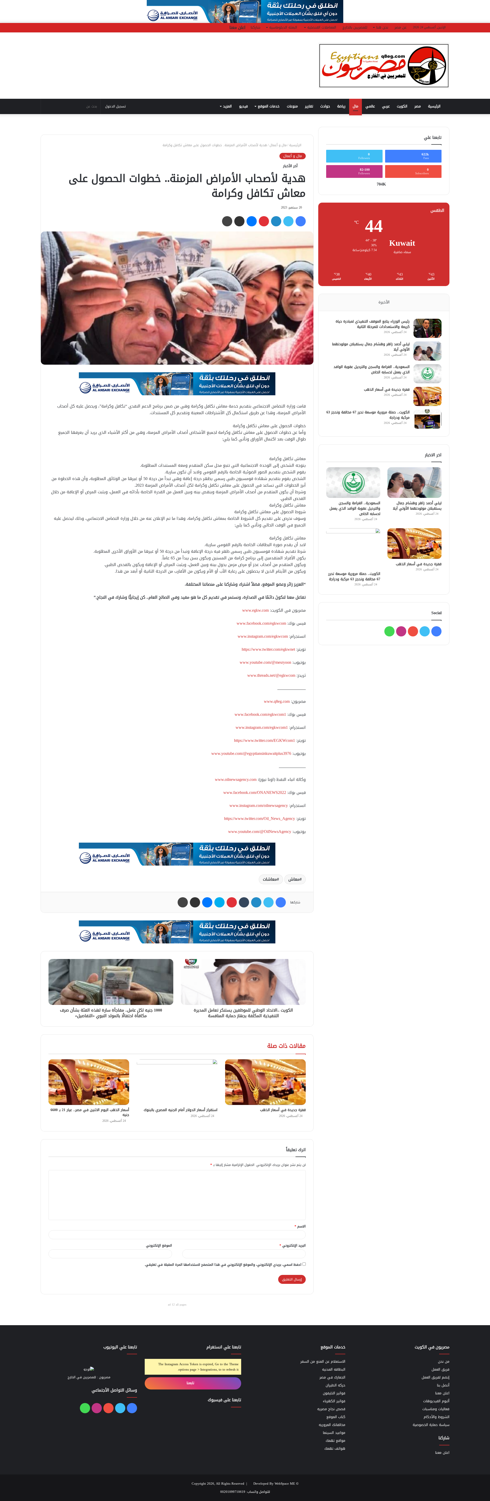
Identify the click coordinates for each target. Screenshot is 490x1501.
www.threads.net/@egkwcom (271, 675)
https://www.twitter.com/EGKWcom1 (264, 740)
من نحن (443, 1361)
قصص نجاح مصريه (331, 1409)
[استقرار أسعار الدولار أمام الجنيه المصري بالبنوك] (177, 1082)
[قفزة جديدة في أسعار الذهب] (265, 1082)
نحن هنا (382, 27)
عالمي (370, 106)
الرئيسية (435, 106)
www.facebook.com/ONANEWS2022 (254, 792)
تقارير (309, 106)
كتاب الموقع (335, 1417)
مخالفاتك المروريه (332, 1425)
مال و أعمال (278, 145)
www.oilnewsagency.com (235, 779)
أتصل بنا (443, 1385)
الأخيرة (383, 302)
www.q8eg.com (277, 701)
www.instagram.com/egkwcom (263, 636)
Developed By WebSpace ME (274, 1483)
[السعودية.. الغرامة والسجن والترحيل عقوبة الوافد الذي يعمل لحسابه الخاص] (427, 373)
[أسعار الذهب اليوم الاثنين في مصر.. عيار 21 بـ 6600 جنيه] (88, 1082)
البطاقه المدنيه (333, 1369)
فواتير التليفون (334, 1393)
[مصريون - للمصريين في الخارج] (383, 66)
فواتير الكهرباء (334, 1401)
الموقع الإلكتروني (159, 1245)
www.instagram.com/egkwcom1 (262, 727)
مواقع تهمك (335, 1440)
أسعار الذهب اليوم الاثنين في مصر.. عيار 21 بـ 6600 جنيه (90, 1112)
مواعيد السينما (334, 1433)
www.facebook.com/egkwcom (261, 623)
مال (355, 106)
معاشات (270, 879)
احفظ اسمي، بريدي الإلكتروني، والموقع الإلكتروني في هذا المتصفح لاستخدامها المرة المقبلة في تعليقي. (223, 1264)
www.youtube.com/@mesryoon (265, 662)
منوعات (292, 106)
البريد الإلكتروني (292, 1245)
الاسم (300, 1226)
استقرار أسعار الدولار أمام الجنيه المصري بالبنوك (180, 1109)
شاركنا (255, 27)
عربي (386, 106)
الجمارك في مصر (332, 1377)
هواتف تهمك (334, 1448)
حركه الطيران (335, 1385)
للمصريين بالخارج (354, 27)
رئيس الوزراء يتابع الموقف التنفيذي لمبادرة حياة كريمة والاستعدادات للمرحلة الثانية (373, 324)
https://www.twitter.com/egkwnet (268, 649)
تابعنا (191, 1383)
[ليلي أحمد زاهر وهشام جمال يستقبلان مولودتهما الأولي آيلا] (427, 351)
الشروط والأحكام (436, 1417)
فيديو (243, 106)
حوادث (325, 106)
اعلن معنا (237, 27)
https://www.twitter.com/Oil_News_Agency (259, 818)
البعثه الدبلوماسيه (283, 27)
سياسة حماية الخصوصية (431, 1425)
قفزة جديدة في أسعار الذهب (283, 1109)
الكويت (402, 106)
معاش (294, 879)
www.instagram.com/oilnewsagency (258, 805)
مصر (417, 106)
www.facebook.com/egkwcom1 (260, 714)
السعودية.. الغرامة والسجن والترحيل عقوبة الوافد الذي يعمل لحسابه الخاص (372, 369)
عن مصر (401, 27)
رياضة (341, 106)
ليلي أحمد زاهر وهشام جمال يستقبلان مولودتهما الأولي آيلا (371, 347)
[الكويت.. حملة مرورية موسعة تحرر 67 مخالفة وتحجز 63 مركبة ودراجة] (427, 419)
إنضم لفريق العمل (435, 1377)
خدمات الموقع (268, 106)
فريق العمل (440, 1369)
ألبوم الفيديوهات (436, 1401)
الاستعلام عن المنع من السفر (322, 1361)
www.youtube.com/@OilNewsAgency (259, 831)
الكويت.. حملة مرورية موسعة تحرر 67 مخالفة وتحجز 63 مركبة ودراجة (368, 415)
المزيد (227, 106)
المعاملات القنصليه (321, 27)
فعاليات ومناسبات (435, 1409)
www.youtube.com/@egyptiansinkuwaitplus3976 (251, 753)
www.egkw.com (255, 610)
